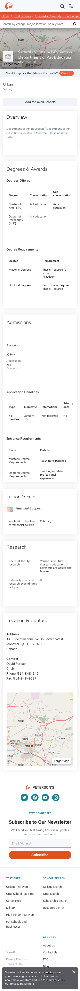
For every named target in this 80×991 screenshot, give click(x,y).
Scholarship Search (55, 900)
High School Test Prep (20, 914)
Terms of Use (14, 964)
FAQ (45, 959)
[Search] (62, 6)
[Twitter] (24, 797)
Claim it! (66, 73)
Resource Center (53, 907)
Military (11, 907)
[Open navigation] (71, 6)
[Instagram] (55, 797)
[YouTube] (45, 797)
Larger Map (61, 761)
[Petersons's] (9, 6)
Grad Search (51, 893)
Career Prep (13, 900)
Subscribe (39, 855)
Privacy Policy (15, 959)
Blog (46, 966)
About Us (49, 945)
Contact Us (50, 952)
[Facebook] (35, 797)
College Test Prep (17, 886)
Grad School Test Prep (20, 893)
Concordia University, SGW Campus (45, 52)
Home (5, 16)
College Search (52, 886)
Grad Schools (22, 16)
